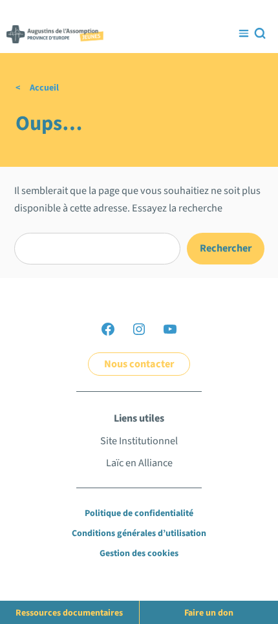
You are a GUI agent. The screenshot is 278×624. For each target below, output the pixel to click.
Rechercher (225, 248)
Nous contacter (139, 363)
